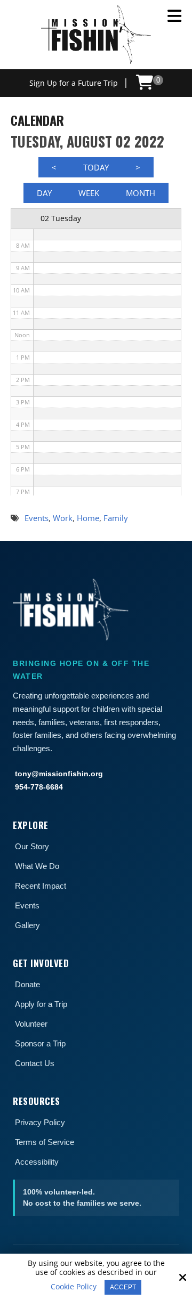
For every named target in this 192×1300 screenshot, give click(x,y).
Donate (27, 984)
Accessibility (37, 1161)
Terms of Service (44, 1142)
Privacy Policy (40, 1122)
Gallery (27, 925)
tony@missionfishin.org (59, 773)
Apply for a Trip (41, 1004)
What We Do (37, 866)
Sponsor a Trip (40, 1043)
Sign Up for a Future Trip (73, 83)
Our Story (32, 846)
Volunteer (31, 1023)
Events (27, 905)
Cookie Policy (74, 1286)
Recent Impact (40, 885)
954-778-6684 (39, 787)
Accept (123, 1287)
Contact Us (35, 1063)
